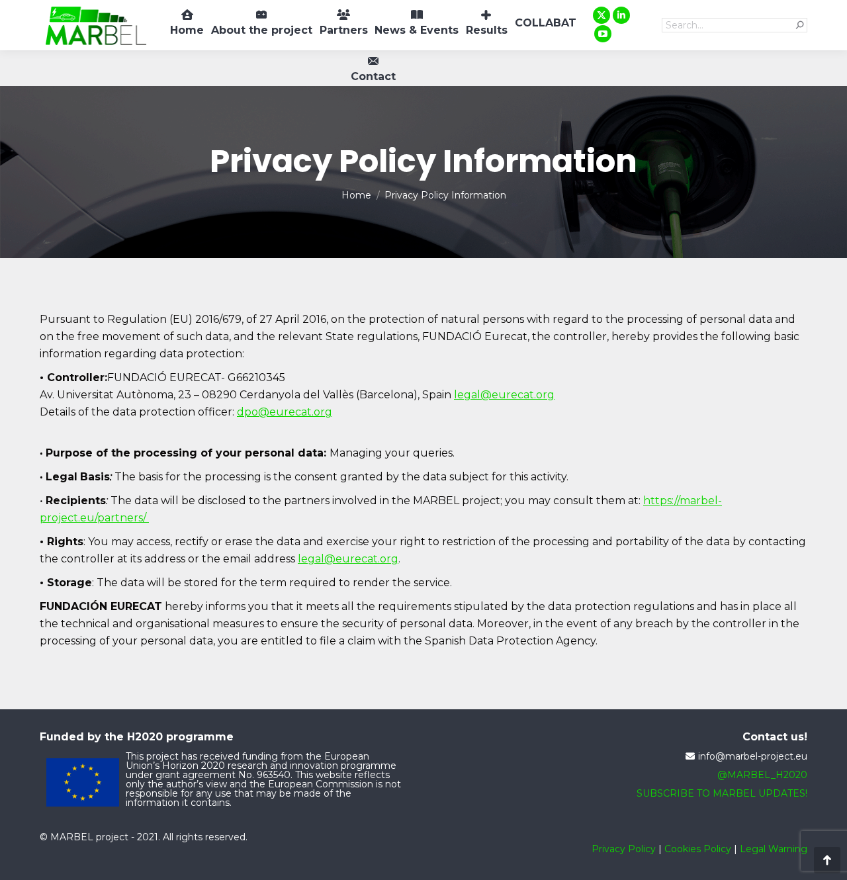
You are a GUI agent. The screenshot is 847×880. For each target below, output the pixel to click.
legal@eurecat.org (504, 394)
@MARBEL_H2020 (762, 775)
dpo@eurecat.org (284, 412)
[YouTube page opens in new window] (602, 33)
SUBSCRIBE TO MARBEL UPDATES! (722, 793)
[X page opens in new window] (601, 15)
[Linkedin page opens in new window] (621, 15)
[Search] (800, 25)
